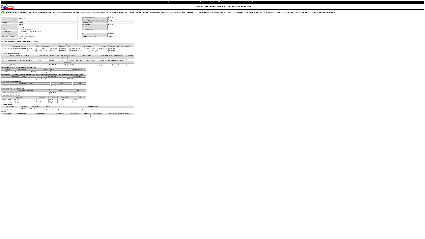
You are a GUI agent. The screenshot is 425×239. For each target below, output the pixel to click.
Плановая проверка (7, 109)
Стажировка (237, 2)
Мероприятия (204, 2)
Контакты (254, 2)
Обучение (221, 2)
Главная (170, 2)
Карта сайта (187, 2)
